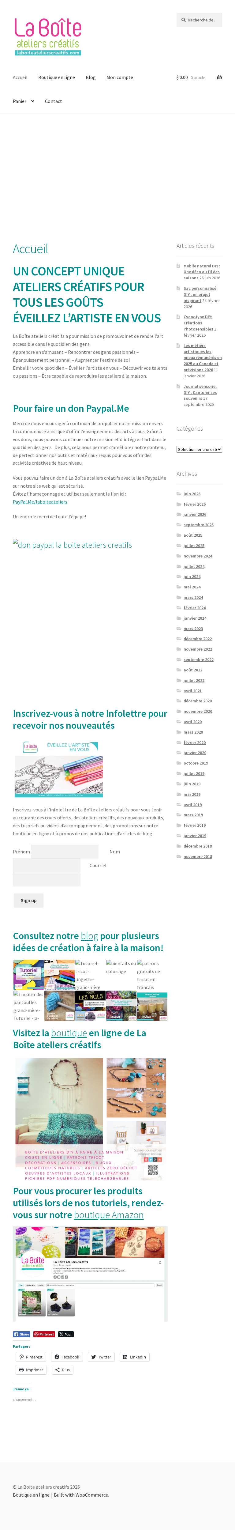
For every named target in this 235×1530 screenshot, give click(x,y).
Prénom (21, 851)
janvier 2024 (195, 618)
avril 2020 (193, 721)
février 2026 (195, 504)
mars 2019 (193, 815)
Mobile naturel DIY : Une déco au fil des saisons (202, 272)
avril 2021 (193, 690)
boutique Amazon (109, 1215)
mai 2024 (192, 587)
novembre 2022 (198, 649)
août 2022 (193, 670)
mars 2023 (193, 628)
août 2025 (193, 535)
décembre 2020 (198, 701)
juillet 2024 (194, 566)
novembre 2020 (198, 711)
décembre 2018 (198, 846)
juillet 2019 (194, 773)
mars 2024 (193, 597)
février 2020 (195, 742)
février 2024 (195, 607)
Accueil (20, 77)
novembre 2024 (198, 556)
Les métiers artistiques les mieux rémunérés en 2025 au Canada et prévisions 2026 (203, 357)
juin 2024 (192, 576)
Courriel (98, 865)
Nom (115, 851)
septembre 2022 (199, 659)
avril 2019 (193, 804)
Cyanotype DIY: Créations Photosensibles (198, 323)
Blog (91, 77)
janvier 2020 (195, 752)
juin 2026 (192, 494)
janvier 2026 (195, 514)
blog (89, 936)
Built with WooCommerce (81, 1495)
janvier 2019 (195, 835)
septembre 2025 (199, 524)
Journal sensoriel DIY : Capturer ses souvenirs (200, 392)
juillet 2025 (194, 545)
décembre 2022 (198, 638)
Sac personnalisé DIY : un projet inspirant (200, 294)
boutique (69, 1033)
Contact (53, 101)
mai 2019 (192, 794)
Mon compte (119, 77)
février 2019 (195, 825)
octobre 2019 (196, 763)
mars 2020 (193, 732)
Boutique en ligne (56, 77)
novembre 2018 (198, 856)
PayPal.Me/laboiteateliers (40, 502)
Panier (19, 101)
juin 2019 (192, 784)
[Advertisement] (117, 177)
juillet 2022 (194, 680)
